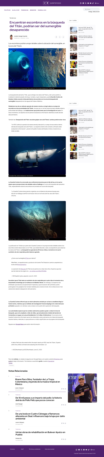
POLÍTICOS (7, 10)
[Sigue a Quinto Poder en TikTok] (93, 3)
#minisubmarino (21, 264)
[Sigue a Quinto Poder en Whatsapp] (81, 3)
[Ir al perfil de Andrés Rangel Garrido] (11, 37)
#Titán (27, 258)
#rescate (23, 269)
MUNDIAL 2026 (42, 10)
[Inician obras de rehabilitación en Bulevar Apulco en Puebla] (82, 440)
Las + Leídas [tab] (73, 20)
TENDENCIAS (24, 10)
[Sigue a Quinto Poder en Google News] (97, 3)
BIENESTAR (33, 10)
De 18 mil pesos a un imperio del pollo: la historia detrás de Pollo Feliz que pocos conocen (38, 399)
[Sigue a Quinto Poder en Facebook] (83, 3)
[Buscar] (86, 9)
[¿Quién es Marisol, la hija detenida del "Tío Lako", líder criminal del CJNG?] (73, 38)
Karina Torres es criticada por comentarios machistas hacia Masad (86, 63)
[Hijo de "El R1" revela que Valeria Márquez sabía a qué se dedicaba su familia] (73, 72)
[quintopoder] (52, 3)
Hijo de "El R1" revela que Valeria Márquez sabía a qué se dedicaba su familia (86, 71)
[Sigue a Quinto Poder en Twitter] (85, 3)
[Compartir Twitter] (59, 37)
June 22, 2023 (33, 276)
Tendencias (11, 365)
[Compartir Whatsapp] (63, 37)
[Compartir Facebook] (56, 37)
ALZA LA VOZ (15, 10)
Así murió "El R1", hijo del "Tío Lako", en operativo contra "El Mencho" (86, 29)
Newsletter (51, 361)
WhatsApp (57, 359)
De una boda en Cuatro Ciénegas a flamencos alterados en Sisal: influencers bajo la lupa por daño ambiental (40, 416)
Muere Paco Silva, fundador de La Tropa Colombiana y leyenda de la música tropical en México (37, 382)
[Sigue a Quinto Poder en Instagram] (88, 3)
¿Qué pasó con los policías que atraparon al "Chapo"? (86, 45)
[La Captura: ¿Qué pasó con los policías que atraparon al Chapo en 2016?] (73, 47)
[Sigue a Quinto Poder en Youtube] (90, 3)
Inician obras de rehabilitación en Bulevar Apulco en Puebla (40, 433)
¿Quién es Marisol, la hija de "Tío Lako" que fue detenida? (86, 36)
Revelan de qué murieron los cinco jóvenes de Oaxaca (85, 53)
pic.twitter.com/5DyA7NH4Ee (38, 271)
